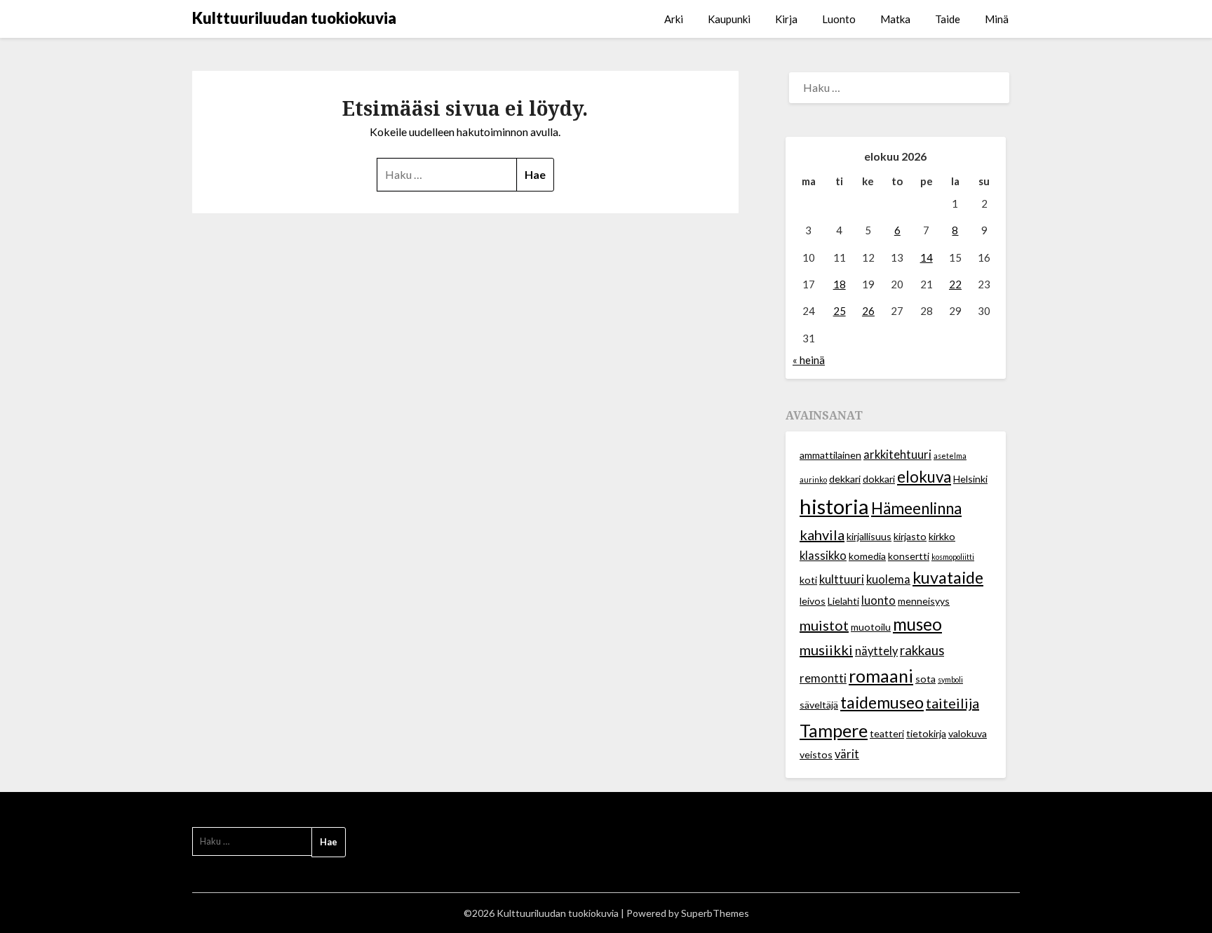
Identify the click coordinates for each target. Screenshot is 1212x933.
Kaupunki (729, 19)
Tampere (834, 730)
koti (808, 580)
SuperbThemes (715, 913)
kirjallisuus (869, 536)
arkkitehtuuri (897, 455)
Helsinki (970, 479)
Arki (673, 19)
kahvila (822, 534)
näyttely (876, 651)
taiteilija (952, 702)
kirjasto (910, 536)
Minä (997, 19)
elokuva (924, 476)
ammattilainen (830, 455)
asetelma (950, 455)
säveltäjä (819, 705)
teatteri (887, 733)
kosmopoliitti (952, 556)
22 (955, 284)
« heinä (809, 360)
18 (839, 284)
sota (925, 679)
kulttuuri (841, 579)
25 (839, 310)
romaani (881, 675)
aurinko (813, 479)
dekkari (845, 479)
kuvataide (948, 577)
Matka (895, 19)
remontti (823, 678)
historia (834, 506)
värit (847, 754)
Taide (947, 19)
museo (917, 624)
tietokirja (926, 733)
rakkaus (922, 650)
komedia (867, 556)
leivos (813, 601)
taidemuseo (882, 702)
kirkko (942, 536)
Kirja (786, 19)
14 (926, 257)
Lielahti (843, 601)
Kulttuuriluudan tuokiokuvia (294, 17)
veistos (816, 754)
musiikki (826, 649)
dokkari (879, 479)
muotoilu (871, 627)
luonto (878, 600)
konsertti (908, 556)
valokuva (967, 733)
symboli (950, 679)
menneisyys (924, 601)
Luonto (839, 19)
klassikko (823, 556)
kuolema (888, 579)
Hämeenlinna (916, 508)
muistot (824, 625)
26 (868, 310)
